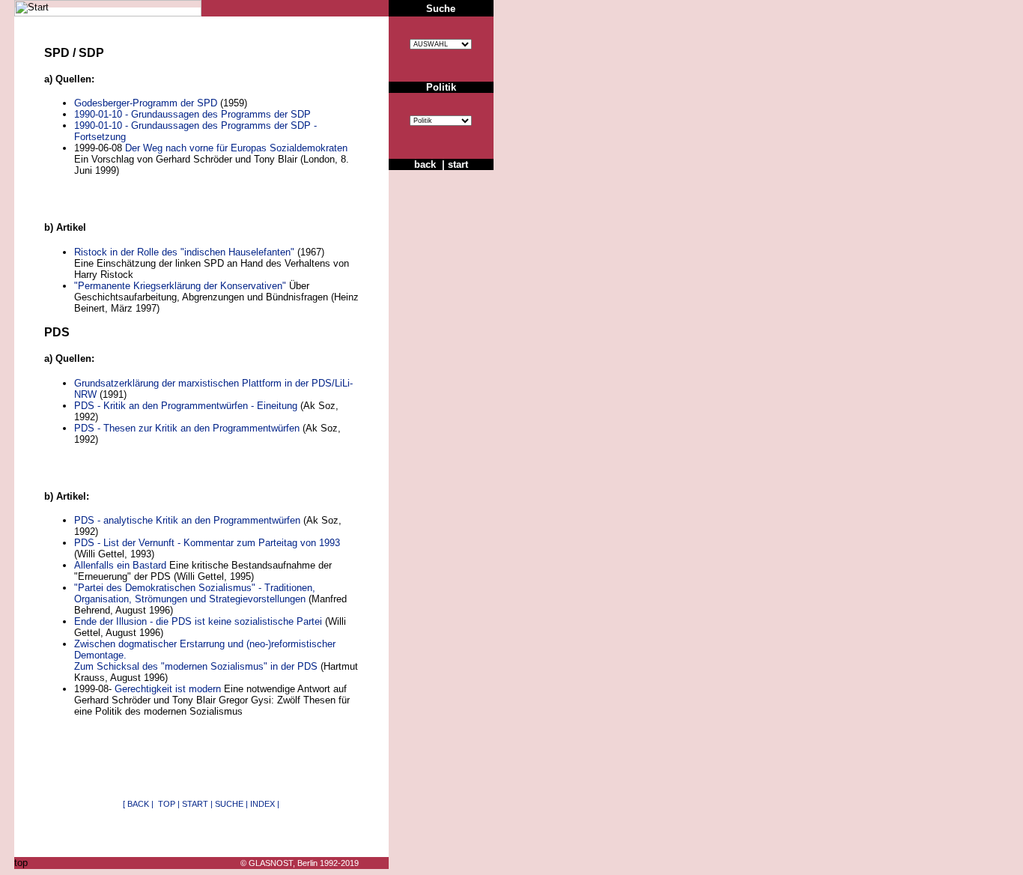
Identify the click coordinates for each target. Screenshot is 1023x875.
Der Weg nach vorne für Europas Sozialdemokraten (236, 148)
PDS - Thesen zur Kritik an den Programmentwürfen (187, 428)
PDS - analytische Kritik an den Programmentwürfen (187, 520)
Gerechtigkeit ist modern (168, 688)
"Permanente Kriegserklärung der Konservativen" (180, 285)
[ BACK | (139, 803)
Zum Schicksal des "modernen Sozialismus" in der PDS (196, 666)
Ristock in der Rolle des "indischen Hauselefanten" (184, 252)
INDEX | (264, 803)
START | (197, 803)
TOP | (169, 803)
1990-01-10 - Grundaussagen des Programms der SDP (192, 114)
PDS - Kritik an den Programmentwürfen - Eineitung (185, 405)
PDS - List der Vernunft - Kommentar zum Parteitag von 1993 (207, 542)
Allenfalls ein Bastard (120, 565)
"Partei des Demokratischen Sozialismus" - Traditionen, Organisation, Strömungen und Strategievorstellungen (194, 593)
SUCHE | (231, 803)
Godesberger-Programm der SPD (145, 103)
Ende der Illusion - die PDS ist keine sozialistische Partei (198, 621)
